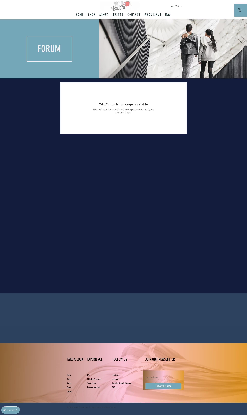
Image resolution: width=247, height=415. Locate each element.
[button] (240, 10)
